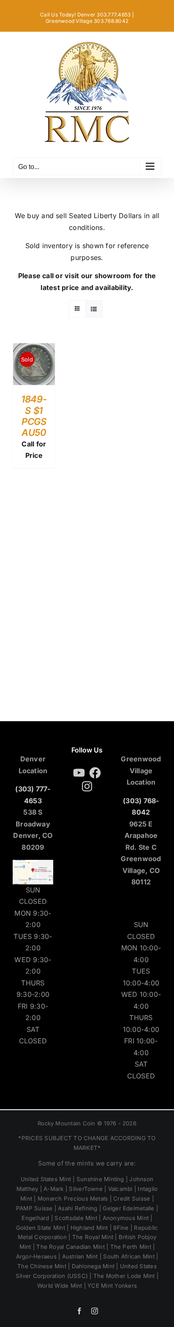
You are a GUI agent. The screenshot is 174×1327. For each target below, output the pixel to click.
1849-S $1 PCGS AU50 (33, 416)
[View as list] (94, 309)
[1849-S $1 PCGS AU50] (34, 349)
